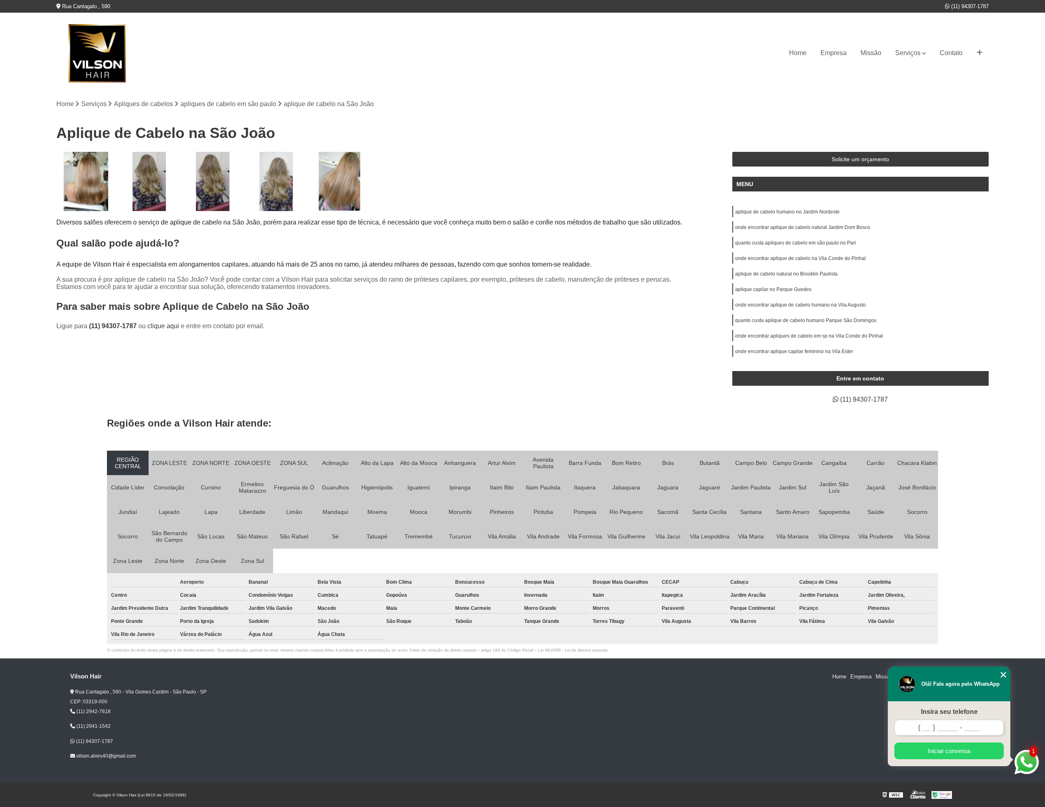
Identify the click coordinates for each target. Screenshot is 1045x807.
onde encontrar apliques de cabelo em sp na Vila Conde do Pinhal (809, 336)
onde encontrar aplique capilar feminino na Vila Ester (794, 351)
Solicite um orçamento (860, 159)
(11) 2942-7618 (93, 711)
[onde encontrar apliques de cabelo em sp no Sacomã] (212, 181)
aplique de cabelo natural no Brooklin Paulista (786, 274)
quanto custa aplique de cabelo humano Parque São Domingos (805, 320)
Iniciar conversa (949, 750)
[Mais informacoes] (979, 53)
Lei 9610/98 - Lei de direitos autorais (572, 650)
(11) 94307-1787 (969, 6)
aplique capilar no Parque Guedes (773, 289)
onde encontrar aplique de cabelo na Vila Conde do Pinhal (800, 258)
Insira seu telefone (949, 711)
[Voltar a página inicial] (97, 53)
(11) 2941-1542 (93, 726)
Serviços (907, 52)
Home (798, 52)
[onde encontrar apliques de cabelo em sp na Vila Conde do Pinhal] (149, 181)
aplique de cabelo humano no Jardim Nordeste (787, 212)
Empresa (833, 52)
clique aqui (163, 325)
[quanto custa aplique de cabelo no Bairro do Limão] (339, 181)
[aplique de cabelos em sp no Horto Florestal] (276, 181)
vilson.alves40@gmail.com (105, 756)
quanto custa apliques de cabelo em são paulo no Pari (795, 243)
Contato (951, 52)
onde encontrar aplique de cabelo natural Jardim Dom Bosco (802, 227)
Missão (870, 52)
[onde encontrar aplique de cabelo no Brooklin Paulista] (86, 181)
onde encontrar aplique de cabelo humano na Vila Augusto (800, 305)
